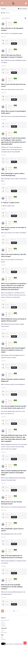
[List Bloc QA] (14, 3)
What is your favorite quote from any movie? (13, 85)
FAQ (2, 637)
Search (4, 8)
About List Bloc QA (5, 620)
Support (10, 22)
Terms (2, 630)
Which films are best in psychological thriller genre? (13, 112)
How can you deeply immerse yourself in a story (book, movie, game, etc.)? (13, 407)
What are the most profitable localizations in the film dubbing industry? (12, 587)
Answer (14, 43)
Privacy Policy (4, 632)
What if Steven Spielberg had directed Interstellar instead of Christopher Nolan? (13, 473)
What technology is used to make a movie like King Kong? (13, 174)
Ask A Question (23, 8)
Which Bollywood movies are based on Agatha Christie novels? (14, 320)
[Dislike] (6, 26)
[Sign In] (26, 3)
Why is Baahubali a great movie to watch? (12, 530)
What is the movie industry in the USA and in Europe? (13, 255)
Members (3, 624)
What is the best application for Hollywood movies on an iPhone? (12, 556)
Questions (3, 625)
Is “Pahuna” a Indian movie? (10, 202)
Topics (2, 622)
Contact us (3, 639)
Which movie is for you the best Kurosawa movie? (11, 503)
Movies (10, 25)
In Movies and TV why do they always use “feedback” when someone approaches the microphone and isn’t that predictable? (13, 141)
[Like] (6, 21)
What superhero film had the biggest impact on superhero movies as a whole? (13, 350)
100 (14, 611)
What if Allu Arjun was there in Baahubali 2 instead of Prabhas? (12, 56)
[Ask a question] (25, 643)
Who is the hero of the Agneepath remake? (12, 29)
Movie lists (4, 36)
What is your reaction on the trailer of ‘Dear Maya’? (13, 228)
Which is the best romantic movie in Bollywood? (13, 380)
